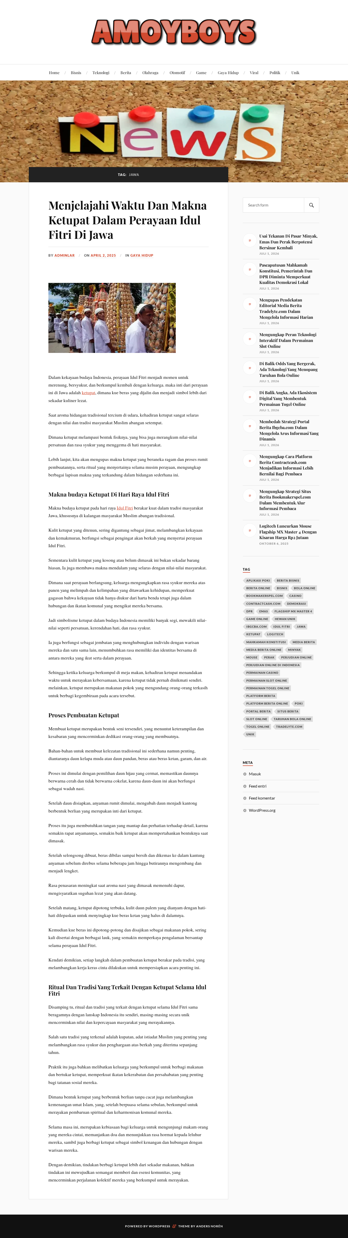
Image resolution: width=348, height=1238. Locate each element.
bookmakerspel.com (264, 595)
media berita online (264, 649)
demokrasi (296, 603)
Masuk (255, 773)
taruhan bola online (292, 719)
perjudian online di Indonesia (273, 665)
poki (299, 703)
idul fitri (281, 626)
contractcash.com (263, 603)
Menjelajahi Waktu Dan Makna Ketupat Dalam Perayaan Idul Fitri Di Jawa (127, 219)
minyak (294, 649)
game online (257, 619)
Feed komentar (262, 797)
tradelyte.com (289, 726)
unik (250, 734)
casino (295, 595)
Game (201, 72)
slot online (256, 719)
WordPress (159, 1226)
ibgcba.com (256, 626)
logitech (275, 634)
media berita (304, 642)
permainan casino (262, 672)
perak (269, 657)
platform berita (260, 695)
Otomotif (177, 72)
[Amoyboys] (174, 31)
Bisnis (76, 72)
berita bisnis (288, 580)
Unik (295, 72)
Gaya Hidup (228, 72)
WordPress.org (262, 810)
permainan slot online (266, 680)
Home (54, 72)
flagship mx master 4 (293, 611)
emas (263, 611)
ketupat (88, 392)
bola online (304, 588)
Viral (254, 72)
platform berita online (267, 703)
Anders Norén (209, 1226)
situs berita (288, 711)
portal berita (258, 711)
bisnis (282, 588)
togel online (258, 726)
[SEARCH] (311, 205)
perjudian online (296, 657)
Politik (275, 72)
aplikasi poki (258, 580)
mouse (252, 657)
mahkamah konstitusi (266, 642)
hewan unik (285, 619)
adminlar (65, 255)
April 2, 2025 (103, 255)
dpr (249, 611)
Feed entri (257, 785)
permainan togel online (267, 688)
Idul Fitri (125, 508)
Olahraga (150, 72)
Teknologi (100, 72)
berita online (258, 588)
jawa (301, 626)
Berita (126, 72)
